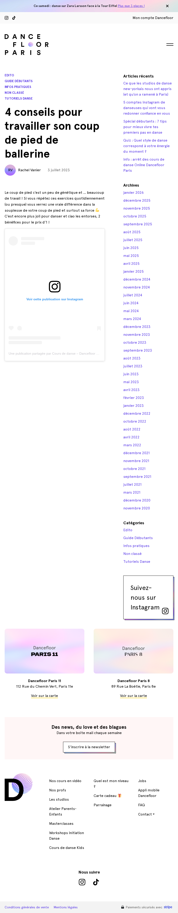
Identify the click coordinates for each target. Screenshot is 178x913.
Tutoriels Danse (19, 98)
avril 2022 (131, 437)
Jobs (142, 781)
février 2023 (133, 397)
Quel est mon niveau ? (111, 784)
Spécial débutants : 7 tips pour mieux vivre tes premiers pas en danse (145, 127)
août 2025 (131, 232)
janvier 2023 (133, 405)
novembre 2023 (136, 334)
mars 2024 (132, 319)
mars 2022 (132, 445)
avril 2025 (131, 263)
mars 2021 (131, 492)
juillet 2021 (132, 484)
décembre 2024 (136, 279)
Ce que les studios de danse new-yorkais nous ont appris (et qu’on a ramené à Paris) (147, 89)
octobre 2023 (134, 342)
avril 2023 (131, 390)
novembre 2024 (136, 287)
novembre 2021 (136, 461)
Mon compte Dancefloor (153, 18)
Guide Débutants (19, 81)
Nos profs (57, 790)
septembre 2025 (137, 224)
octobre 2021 (134, 468)
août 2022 (131, 429)
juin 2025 (131, 248)
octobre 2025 (134, 216)
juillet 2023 (132, 366)
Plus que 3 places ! (131, 6)
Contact (145, 814)
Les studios (59, 799)
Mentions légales (66, 907)
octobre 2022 (134, 421)
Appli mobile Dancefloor (148, 793)
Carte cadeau (106, 795)
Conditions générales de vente (27, 907)
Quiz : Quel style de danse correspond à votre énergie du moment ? (146, 146)
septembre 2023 (137, 350)
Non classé (14, 93)
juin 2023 (131, 374)
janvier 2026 (133, 192)
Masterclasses (61, 823)
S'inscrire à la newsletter (89, 747)
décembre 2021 (136, 453)
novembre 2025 (136, 208)
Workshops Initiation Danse (66, 836)
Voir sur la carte (44, 695)
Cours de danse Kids (66, 847)
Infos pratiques (18, 87)
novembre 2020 (136, 508)
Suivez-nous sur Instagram (145, 597)
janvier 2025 (133, 271)
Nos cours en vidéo (65, 781)
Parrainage (102, 805)
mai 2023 (131, 382)
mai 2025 (131, 255)
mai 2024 (131, 311)
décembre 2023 (136, 326)
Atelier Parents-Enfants (62, 811)
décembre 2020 (136, 500)
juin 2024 (131, 303)
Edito (9, 75)
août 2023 (131, 358)
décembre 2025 (136, 200)
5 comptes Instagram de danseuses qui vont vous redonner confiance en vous (146, 108)
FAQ (141, 805)
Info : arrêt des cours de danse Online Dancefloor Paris (143, 165)
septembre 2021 (137, 476)
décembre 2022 (136, 413)
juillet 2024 (132, 295)
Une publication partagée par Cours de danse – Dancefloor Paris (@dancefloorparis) (71, 353)
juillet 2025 (132, 240)
